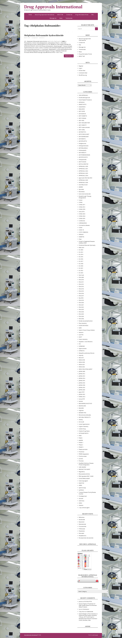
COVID (80, 227)
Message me (53, 18)
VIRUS (80, 503)
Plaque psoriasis (83, 449)
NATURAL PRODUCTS (84, 417)
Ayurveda (81, 189)
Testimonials (69, 18)
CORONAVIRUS (83, 223)
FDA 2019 (81, 300)
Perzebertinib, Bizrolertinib (86, 538)
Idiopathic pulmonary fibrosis (86, 353)
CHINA (80, 202)
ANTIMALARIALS (83, 148)
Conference (82, 221)
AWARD (81, 187)
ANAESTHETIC (82, 104)
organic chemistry (83, 426)
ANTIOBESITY (82, 152)
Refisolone (81, 517)
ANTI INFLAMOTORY (84, 123)
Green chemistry (83, 339)
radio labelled (82, 467)
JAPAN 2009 (82, 371)
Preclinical (81, 452)
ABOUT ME (60, 14)
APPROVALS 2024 (83, 175)
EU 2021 (81, 268)
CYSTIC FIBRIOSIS (83, 232)
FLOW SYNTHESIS (83, 325)
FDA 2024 (81, 312)
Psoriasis (81, 461)
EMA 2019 (81, 247)
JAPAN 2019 (82, 387)
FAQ (92, 14)
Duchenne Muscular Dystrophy (87, 245)
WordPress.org (83, 75)
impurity (81, 355)
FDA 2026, (81, 318)
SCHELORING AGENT (84, 478)
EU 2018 (81, 263)
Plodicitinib (82, 531)
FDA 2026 (81, 316)
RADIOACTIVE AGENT (84, 469)
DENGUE (81, 234)
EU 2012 (81, 252)
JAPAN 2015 (82, 380)
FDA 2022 (81, 307)
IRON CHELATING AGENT (85, 369)
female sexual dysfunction (86, 321)
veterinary (81, 501)
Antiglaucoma (82, 143)
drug (80, 239)
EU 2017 (81, 261)
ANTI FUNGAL (82, 118)
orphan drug (82, 429)
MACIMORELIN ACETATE (85, 403)
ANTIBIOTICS (82, 132)
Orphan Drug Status (84, 431)
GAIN (80, 328)
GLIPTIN (81, 335)
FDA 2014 (81, 289)
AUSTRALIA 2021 (83, 185)
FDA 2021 (81, 305)
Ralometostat (82, 524)
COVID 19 (81, 230)
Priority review (82, 456)
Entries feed (82, 70)
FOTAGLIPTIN (88, 601)
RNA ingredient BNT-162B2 (86, 476)
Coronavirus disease (84, 225)
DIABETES (81, 237)
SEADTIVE (81, 483)
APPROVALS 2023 (83, 173)
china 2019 (81, 211)
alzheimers (82, 102)
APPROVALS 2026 (83, 182)
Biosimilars (82, 191)
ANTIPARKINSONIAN (84, 155)
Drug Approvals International (53, 6)
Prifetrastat (82, 529)
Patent (80, 438)
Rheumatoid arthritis (84, 474)
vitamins (81, 505)
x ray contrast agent (84, 507)
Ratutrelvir (81, 522)
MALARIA (81, 408)
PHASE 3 (81, 447)
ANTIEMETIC (82, 139)
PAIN (80, 435)
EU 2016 (81, 259)
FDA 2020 (81, 302)
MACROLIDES (82, 406)
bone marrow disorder (85, 194)
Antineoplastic (82, 150)
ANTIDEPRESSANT (84, 136)
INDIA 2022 (82, 367)
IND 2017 (81, 357)
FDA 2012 (81, 284)
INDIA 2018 (82, 360)
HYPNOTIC (82, 351)
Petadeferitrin (82, 535)
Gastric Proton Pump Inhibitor (87, 330)
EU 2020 (81, 266)
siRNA (80, 485)
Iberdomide (82, 519)
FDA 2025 (81, 314)
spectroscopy (82, 488)
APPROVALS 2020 (83, 166)
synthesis (81, 490)
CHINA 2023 (82, 214)
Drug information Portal (81, 14)
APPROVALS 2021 (83, 168)
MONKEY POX (82, 413)
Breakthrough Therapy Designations (85, 197)
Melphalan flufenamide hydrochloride (44, 35)
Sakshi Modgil (82, 614)
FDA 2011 (81, 282)
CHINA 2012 (82, 207)
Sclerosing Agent (83, 481)
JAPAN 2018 (82, 385)
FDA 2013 (81, 286)
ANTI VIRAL (82, 130)
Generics (81, 332)
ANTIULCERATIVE (83, 164)
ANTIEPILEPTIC (83, 141)
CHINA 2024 (82, 216)
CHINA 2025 (82, 218)
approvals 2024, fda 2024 (85, 178)
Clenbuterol (86, 609)
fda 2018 (81, 298)
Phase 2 (81, 445)
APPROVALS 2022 (83, 171)
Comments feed (83, 73)
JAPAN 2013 (82, 376)
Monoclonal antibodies (85, 415)
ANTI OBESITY (82, 125)
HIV (80, 344)
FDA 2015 (81, 291)
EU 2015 (81, 256)
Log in (80, 68)
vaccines (81, 498)
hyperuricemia (82, 348)
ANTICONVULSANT (84, 134)
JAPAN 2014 (82, 378)
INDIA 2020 (82, 362)
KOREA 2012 (82, 396)
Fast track (81, 275)
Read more (68, 56)
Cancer (80, 200)
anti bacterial (82, 113)
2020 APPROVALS (83, 95)
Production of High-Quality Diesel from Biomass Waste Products (88, 605)
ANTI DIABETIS (83, 116)
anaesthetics (82, 107)
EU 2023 (81, 273)
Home (30, 14)
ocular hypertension (84, 424)
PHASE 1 (81, 442)
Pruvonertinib (82, 526)
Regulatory (82, 471)
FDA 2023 (81, 309)
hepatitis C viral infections (85, 341)
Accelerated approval (84, 97)
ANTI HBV (81, 120)
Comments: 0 (41, 37)
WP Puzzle (95, 635)
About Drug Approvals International (44, 14)
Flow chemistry (83, 323)
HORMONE (82, 346)
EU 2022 (81, 270)
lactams (81, 401)
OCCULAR (81, 422)
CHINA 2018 (82, 209)
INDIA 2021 (82, 364)
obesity (81, 419)
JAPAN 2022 (82, 394)
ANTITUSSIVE (82, 162)
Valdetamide (90, 611)
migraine (81, 410)
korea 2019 (82, 399)
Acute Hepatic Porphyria (85, 100)
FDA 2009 (81, 277)
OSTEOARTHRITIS (83, 433)
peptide (81, 440)
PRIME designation (84, 454)
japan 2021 (82, 392)
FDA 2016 (81, 293)
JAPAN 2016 (82, 383)
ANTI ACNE (82, 111)
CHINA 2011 (82, 204)
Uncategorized (35, 37)
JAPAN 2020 (82, 390)
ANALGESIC (82, 109)
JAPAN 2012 (82, 373)
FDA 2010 (81, 279)
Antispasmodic (82, 159)
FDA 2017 (81, 296)
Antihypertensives (83, 146)
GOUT (80, 337)
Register (81, 66)
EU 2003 (81, 250)
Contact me (69, 14)
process (81, 458)
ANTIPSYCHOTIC (83, 157)
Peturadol (81, 533)
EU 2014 (81, 254)
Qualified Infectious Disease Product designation (86, 464)
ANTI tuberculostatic (84, 127)
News (60, 18)
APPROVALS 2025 (83, 180)
